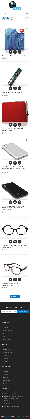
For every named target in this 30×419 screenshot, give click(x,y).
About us (5, 377)
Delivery (5, 327)
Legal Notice (7, 374)
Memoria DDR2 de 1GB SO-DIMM (12, 92)
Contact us (6, 358)
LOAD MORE (15, 296)
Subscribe (22, 311)
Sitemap (5, 361)
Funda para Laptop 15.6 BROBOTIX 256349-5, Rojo (12, 129)
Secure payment (8, 380)
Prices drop (6, 349)
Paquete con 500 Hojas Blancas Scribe (14, 56)
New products (7, 330)
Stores (5, 333)
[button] (10, 52)
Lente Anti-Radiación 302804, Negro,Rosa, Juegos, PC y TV (11, 284)
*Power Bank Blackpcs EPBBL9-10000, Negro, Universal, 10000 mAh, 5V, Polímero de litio (14, 207)
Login (4, 336)
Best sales (6, 355)
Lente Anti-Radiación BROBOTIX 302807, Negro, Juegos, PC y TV (14, 246)
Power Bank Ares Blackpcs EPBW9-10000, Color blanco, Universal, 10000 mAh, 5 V (13, 168)
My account (6, 339)
